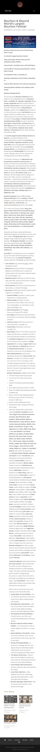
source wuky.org (9, 691)
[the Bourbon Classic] (10, 718)
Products (17, 740)
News (24, 30)
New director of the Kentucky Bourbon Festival (25, 705)
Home (10, 740)
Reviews (25, 740)
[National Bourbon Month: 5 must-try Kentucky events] (10, 699)
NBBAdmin (9, 30)
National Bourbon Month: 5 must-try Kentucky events (9, 705)
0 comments (31, 30)
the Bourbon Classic (10, 723)
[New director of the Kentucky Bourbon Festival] (25, 699)
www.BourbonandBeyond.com (13, 205)
